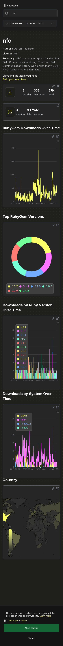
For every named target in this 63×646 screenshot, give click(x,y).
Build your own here (14, 79)
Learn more (45, 615)
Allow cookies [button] (31, 627)
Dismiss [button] (31, 638)
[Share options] (53, 86)
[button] (31, 621)
